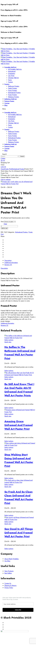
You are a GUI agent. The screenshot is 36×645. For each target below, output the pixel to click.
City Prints (11, 76)
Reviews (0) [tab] (8, 265)
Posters (6, 84)
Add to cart (4, 228)
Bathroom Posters (13, 86)
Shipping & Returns (10, 585)
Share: (3, 236)
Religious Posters (13, 97)
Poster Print (8, 169)
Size (2, 222)
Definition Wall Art (10, 99)
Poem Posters (12, 95)
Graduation (11, 73)
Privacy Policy (8, 588)
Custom (10, 82)
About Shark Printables (11, 559)
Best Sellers (8, 573)
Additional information (7, 323)
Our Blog (7, 561)
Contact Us (7, 583)
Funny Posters (12, 90)
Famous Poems (9, 101)
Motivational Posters (14, 93)
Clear (5, 224)
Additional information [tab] (11, 263)
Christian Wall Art (13, 78)
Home (3, 169)
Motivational (11, 71)
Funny (10, 80)
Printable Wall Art (10, 67)
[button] (3, 167)
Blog (5, 105)
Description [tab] (8, 260)
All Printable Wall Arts (15, 69)
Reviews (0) (4, 325)
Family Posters (12, 88)
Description (4, 268)
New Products (8, 571)
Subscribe (18, 610)
